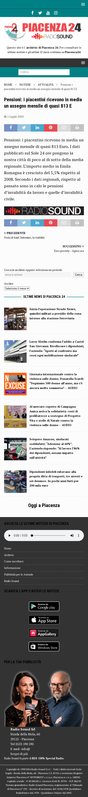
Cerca (78, 274)
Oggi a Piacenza (44, 505)
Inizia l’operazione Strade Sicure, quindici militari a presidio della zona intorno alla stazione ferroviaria (55, 313)
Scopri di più (19, 754)
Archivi (8, 283)
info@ (25, 749)
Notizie (25, 84)
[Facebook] (32, 13)
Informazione (12, 568)
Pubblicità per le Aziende (18, 574)
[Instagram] (55, 13)
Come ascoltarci (13, 561)
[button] (82, 4)
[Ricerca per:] (44, 72)
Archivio (9, 555)
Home (7, 548)
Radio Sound (11, 581)
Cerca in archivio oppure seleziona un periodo (33, 270)
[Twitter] (40, 13)
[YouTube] (48, 13)
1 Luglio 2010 (15, 116)
